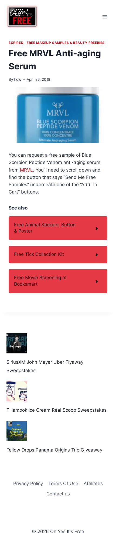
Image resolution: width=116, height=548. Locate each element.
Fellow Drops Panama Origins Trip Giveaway (54, 450)
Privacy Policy (28, 483)
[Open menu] (105, 16)
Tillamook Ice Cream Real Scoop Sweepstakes (56, 410)
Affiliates (93, 483)
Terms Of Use (63, 483)
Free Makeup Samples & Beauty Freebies (66, 43)
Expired (16, 43)
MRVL (26, 170)
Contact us (58, 494)
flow (17, 79)
